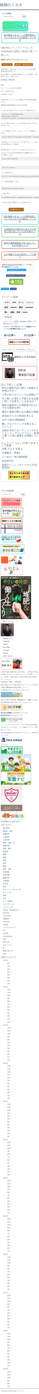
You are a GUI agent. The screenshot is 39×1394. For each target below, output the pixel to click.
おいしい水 (7, 892)
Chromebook (7, 936)
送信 (18, 312)
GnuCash (6, 922)
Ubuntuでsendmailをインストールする (14, 105)
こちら (17, 690)
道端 (4, 866)
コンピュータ (7, 64)
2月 (8, 981)
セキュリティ (8, 945)
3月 (8, 978)
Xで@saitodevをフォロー (16, 270)
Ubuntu (14, 307)
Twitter (5, 644)
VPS (14, 302)
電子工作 (6, 942)
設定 (6, 307)
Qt (4, 930)
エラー (7, 302)
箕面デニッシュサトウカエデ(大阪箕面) (19, 466)
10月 (9, 995)
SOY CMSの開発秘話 (13, 419)
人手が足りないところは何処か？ (20, 394)
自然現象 (6, 872)
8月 (8, 963)
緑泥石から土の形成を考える (18, 415)
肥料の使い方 (8, 951)
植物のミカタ (11, 5)
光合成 (5, 884)
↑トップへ (20, 1391)
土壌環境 (6, 837)
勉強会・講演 (8, 831)
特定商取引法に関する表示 (10, 821)
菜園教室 (6, 834)
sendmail (29, 307)
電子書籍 (6, 828)
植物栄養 (6, 846)
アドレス (8, 317)
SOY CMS (7, 916)
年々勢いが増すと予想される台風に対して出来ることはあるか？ (20, 400)
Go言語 (5, 933)
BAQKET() (7, 460)
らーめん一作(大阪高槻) (15, 456)
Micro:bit (6, 913)
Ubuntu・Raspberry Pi (23, 64)
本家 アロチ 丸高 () (12, 448)
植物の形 (6, 878)
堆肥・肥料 (7, 848)
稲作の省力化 (5, 715)
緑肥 (4, 860)
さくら (21, 302)
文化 (4, 898)
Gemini (10, 265)
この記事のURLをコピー (16, 209)
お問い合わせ (8, 656)
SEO (4, 939)
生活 (4, 954)
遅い (6, 312)
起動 (12, 312)
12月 (9, 990)
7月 (8, 966)
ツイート (5, 289)
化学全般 (6, 875)
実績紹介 (6, 919)
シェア (13, 289)
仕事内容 (6, 641)
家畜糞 (5, 851)
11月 (8, 993)
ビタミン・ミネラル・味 (12, 889)
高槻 (4, 895)
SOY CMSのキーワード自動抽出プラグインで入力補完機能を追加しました (19, 328)
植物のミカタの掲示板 (19, 342)
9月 (8, 998)
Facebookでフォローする (15, 275)
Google (5, 924)
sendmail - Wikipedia (8, 79)
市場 (4, 886)
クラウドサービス (9, 927)
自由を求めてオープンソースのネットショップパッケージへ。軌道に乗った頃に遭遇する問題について (20, 434)
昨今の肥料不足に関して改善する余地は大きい (20, 389)
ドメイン (30, 302)
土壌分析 (6, 840)
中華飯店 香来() (11, 452)
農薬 (4, 854)
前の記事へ (8, 335)
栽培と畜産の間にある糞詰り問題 (20, 411)
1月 (8, 984)
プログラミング (8, 904)
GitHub (5, 653)
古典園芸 (6, 881)
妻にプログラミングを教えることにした (19, 425)
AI (3, 948)
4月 (8, 975)
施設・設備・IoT (9, 843)
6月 (8, 969)
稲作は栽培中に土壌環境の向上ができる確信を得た (20, 406)
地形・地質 (7, 869)
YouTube (6, 650)
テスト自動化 (8, 901)
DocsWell (6, 647)
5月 (8, 972)
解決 (21, 307)
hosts (25, 312)
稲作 (4, 863)
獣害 (4, 857)
